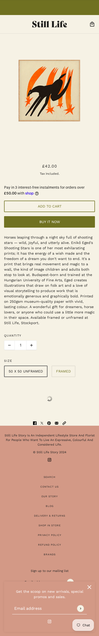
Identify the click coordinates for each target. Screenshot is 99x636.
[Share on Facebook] (35, 423)
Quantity (12, 335)
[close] (89, 587)
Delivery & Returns (49, 515)
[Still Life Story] (50, 24)
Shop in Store (50, 525)
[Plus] (31, 345)
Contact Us (49, 486)
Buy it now (49, 222)
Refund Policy (49, 544)
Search (49, 477)
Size (8, 361)
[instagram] (49, 621)
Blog (50, 506)
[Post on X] (42, 423)
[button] (64, 423)
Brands (50, 554)
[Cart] (92, 24)
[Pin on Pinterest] (49, 423)
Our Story (49, 496)
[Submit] (80, 608)
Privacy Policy (49, 535)
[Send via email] (56, 423)
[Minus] (9, 345)
